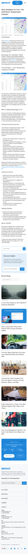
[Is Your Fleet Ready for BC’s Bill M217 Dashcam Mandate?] (14, 292)
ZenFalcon (6, 40)
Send (22, 269)
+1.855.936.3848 (5, 518)
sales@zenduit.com (6, 511)
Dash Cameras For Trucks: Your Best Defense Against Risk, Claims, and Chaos (13, 406)
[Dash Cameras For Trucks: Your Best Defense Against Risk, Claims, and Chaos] (14, 393)
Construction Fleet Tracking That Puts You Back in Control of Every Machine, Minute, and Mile (12, 380)
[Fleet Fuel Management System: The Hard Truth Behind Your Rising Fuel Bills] (14, 419)
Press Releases (5, 37)
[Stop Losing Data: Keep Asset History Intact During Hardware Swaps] (14, 316)
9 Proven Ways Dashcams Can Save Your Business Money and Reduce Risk (13, 354)
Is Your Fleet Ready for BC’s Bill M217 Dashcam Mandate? (13, 304)
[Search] (24, 248)
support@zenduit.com (6, 516)
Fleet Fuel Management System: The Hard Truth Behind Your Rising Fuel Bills (13, 432)
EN (5, 548)
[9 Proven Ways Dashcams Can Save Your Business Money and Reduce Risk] (14, 342)
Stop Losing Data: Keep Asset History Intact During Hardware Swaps (11, 328)
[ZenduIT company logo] (5, 3)
